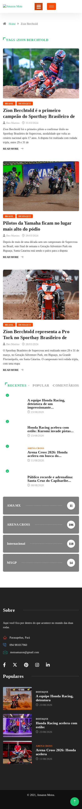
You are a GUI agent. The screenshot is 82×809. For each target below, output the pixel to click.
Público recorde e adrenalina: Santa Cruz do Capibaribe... (50, 479)
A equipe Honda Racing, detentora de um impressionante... (46, 403)
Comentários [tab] (66, 385)
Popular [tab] (41, 385)
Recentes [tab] (17, 385)
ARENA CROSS (35, 448)
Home (12, 23)
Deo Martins (13, 122)
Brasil (9, 103)
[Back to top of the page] (74, 801)
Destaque (25, 103)
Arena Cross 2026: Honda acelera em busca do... (47, 454)
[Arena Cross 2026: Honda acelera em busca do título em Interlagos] (17, 752)
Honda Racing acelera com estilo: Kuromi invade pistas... (50, 429)
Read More (11, 148)
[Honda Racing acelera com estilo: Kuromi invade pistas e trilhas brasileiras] (17, 725)
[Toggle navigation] (38, 6)
